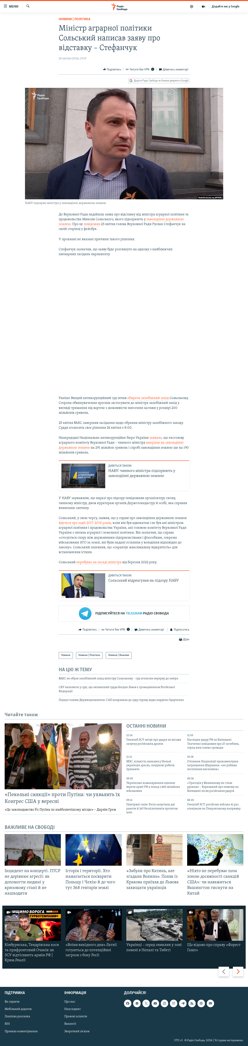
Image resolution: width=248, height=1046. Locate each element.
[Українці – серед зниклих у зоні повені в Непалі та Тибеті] (154, 925)
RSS (7, 1024)
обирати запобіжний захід (148, 398)
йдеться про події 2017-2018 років (85, 523)
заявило (155, 438)
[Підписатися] (210, 1003)
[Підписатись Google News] (136, 1003)
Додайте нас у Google (225, 6)
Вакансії (70, 1024)
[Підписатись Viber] (173, 1003)
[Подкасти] (192, 6)
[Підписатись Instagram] (164, 1003)
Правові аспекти (75, 1016)
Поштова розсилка (17, 1016)
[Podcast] (201, 1003)
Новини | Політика (74, 19)
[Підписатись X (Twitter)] (146, 1003)
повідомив (92, 224)
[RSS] (192, 1003)
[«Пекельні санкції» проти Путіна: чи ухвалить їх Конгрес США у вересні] (63, 756)
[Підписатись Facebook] (127, 1003)
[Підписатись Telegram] (182, 1003)
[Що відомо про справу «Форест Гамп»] (215, 925)
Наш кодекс (72, 1009)
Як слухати (12, 1002)
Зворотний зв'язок (77, 1031)
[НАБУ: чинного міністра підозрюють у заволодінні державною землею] (83, 476)
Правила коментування (21, 1031)
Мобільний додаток (18, 1009)
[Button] (112, 69)
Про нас (69, 1002)
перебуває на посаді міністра (98, 562)
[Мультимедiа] (203, 6)
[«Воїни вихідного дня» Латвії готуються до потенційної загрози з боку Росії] (93, 925)
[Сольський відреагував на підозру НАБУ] (83, 585)
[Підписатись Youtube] (155, 1003)
